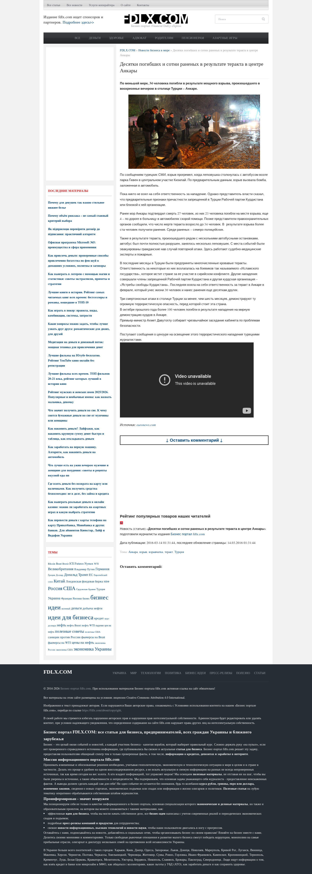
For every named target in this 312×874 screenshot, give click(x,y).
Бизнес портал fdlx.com (188, 534)
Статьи (259, 673)
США (69, 588)
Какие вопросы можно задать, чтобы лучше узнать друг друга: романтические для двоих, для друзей (79, 328)
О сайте (126, 5)
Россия (55, 588)
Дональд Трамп (76, 574)
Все (77, 38)
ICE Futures (76, 563)
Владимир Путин (84, 569)
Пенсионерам (193, 38)
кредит (99, 618)
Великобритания (60, 568)
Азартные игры (224, 38)
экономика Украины (92, 649)
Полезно (243, 673)
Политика (173, 673)
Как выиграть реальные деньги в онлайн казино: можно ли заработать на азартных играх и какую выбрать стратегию (77, 507)
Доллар (59, 575)
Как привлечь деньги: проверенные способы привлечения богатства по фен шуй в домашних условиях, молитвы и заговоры (78, 260)
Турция (179, 552)
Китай (59, 581)
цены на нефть (83, 642)
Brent (59, 563)
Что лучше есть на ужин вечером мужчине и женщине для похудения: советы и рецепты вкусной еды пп (78, 470)
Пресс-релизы (221, 673)
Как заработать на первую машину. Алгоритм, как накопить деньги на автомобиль (72, 452)
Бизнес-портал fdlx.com (75, 688)
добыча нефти (92, 608)
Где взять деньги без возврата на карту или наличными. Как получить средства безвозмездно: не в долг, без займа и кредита (78, 488)
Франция (66, 598)
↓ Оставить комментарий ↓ (194, 440)
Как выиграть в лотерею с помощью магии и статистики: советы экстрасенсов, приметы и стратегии (79, 279)
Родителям (164, 38)
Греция (51, 575)
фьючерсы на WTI (59, 643)
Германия (102, 569)
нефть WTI (88, 625)
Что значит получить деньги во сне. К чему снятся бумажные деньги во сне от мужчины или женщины (78, 415)
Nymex (88, 563)
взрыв (143, 552)
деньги (76, 608)
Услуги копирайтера (101, 5)
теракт (169, 552)
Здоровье (116, 38)
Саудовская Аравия (86, 589)
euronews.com (146, 425)
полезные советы (69, 631)
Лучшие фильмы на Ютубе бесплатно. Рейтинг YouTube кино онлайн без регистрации (74, 360)
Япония (77, 598)
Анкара (133, 552)
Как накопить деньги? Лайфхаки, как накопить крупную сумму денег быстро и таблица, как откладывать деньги (76, 433)
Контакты (143, 5)
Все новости (74, 5)
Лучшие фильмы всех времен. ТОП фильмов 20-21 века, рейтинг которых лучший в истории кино (79, 378)
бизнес (86, 598)
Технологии (151, 673)
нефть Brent (74, 625)
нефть (61, 625)
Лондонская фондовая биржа (84, 581)
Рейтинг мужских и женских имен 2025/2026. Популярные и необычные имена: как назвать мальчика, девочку (79, 397)
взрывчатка (156, 552)
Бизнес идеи (195, 673)
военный (66, 608)
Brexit (65, 563)
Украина (54, 598)
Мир (133, 673)
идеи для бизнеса (70, 617)
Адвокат (139, 38)
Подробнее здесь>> (78, 22)
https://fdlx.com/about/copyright (101, 710)
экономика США (64, 649)
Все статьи (53, 5)
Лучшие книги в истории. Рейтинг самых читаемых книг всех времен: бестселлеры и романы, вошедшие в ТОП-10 (77, 297)
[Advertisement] (194, 479)
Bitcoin (51, 563)
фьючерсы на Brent (93, 637)
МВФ (106, 581)
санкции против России (64, 637)
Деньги (95, 38)
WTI (96, 563)
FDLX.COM (58, 672)
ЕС (91, 574)
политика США (92, 631)
